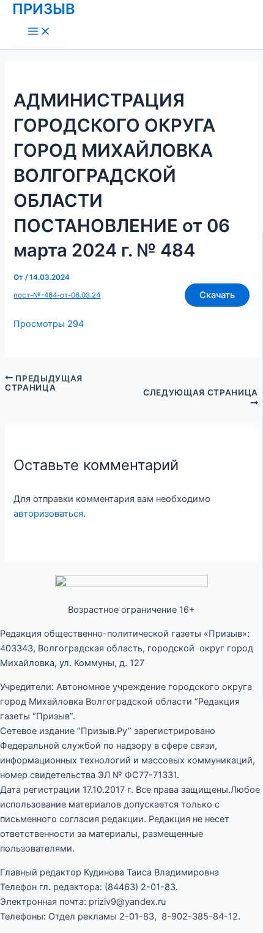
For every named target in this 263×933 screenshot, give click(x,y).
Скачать (217, 295)
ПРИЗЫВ (43, 9)
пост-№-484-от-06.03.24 (56, 295)
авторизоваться (48, 513)
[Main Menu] (39, 32)
